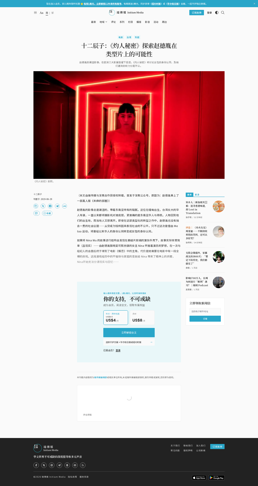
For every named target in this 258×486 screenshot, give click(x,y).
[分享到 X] (43, 206)
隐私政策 (72, 476)
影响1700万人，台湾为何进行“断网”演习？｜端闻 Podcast (197, 281)
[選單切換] (106, 22)
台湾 (129, 37)
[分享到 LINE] (64, 206)
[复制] (35, 206)
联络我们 (188, 445)
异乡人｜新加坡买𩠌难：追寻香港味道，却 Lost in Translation (196, 208)
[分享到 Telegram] (57, 206)
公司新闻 (200, 450)
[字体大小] (41, 13)
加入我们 (200, 445)
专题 (137, 37)
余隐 (188, 267)
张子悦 (189, 217)
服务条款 (84, 476)
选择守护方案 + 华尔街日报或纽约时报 (123, 342)
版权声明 (188, 450)
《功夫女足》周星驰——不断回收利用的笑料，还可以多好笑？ (197, 233)
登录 (118, 350)
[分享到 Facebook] (50, 206)
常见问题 (175, 450)
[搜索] (222, 12)
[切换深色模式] (216, 12)
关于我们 (175, 445)
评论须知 (87, 414)
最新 (189, 194)
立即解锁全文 (129, 332)
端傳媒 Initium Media (54, 476)
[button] (102, 21)
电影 (121, 37)
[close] (254, 3)
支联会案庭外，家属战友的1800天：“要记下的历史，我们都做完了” (197, 258)
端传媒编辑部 (100, 377)
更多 (197, 194)
